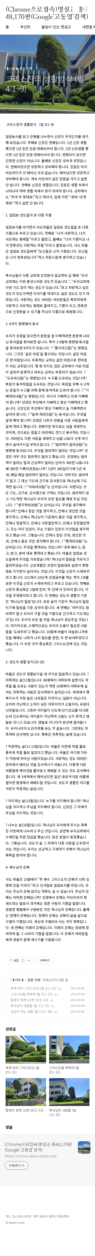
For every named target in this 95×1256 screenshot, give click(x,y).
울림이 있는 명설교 (56, 26)
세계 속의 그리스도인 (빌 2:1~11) (33, 988)
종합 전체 (33, 980)
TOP (85, 1218)
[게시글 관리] (29, 960)
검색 (75, 9)
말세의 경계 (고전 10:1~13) (29, 1000)
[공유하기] (23, 960)
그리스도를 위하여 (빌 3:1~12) (31, 994)
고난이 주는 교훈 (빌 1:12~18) (31, 1011)
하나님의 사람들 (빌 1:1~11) (30, 1005)
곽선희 (25, 26)
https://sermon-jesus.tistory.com (30, 1156)
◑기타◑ (17, 980)
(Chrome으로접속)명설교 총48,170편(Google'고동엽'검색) (47, 9)
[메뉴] (86, 9)
